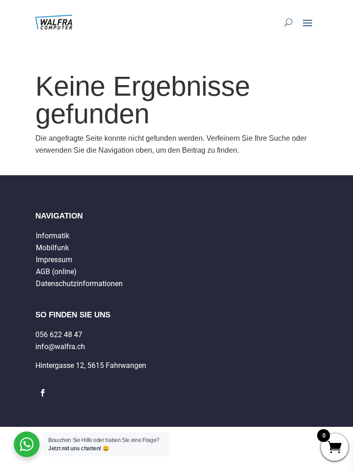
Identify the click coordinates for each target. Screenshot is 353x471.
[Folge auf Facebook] (42, 392)
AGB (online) (56, 271)
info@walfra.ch (60, 346)
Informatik (52, 235)
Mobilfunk (52, 247)
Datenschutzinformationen (79, 283)
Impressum (54, 259)
